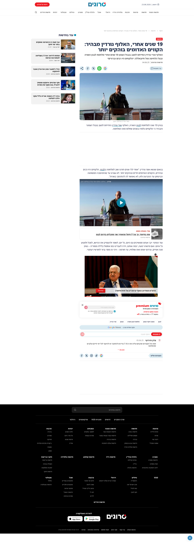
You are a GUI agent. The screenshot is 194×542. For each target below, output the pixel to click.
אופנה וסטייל (154, 443)
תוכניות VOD (96, 419)
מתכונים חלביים (67, 484)
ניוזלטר (72, 419)
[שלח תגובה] (82, 334)
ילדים (92, 496)
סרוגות (135, 12)
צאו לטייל (134, 488)
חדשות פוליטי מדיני (130, 447)
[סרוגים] (116, 516)
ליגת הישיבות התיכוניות (150, 468)
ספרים (49, 435)
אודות (83, 530)
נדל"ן (135, 464)
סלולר (50, 481)
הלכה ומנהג (69, 432)
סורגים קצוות (89, 435)
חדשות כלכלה (132, 468)
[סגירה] (82, 305)
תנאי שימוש (105, 530)
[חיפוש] (36, 12)
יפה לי (92, 492)
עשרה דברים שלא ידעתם (107, 481)
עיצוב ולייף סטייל (88, 488)
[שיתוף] (82, 68)
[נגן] (121, 202)
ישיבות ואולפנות (47, 468)
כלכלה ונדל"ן (90, 12)
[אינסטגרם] (91, 356)
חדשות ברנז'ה (111, 439)
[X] (93, 68)
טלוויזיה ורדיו (117, 12)
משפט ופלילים (132, 435)
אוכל (99, 12)
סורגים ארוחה (68, 496)
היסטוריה (134, 481)
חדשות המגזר (154, 12)
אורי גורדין (117, 125)
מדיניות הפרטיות (93, 530)
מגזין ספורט (154, 464)
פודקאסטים (83, 419)
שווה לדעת (90, 484)
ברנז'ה (135, 439)
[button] (155, 254)
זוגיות (156, 435)
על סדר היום (69, 435)
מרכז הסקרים (119, 419)
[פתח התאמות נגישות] (190, 538)
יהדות (55, 12)
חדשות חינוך (48, 471)
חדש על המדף (89, 481)
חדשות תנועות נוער (109, 432)
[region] (121, 202)
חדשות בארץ (133, 432)
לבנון (138, 125)
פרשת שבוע (69, 439)
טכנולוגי (63, 12)
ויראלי (108, 12)
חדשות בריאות (47, 460)
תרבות (127, 12)
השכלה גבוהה (47, 464)
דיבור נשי (155, 439)
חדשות (144, 12)
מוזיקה (49, 439)
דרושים (107, 419)
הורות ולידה (154, 432)
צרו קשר (122, 530)
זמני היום (114, 530)
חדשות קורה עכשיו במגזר (107, 435)
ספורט (80, 12)
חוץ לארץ (134, 492)
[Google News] (101, 356)
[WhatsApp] (99, 68)
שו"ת (71, 443)
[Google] (105, 68)
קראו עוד (100, 291)
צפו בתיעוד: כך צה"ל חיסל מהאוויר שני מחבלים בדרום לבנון (123, 234)
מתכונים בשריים (67, 481)
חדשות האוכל (68, 492)
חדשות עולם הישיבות (109, 443)
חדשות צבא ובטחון (130, 443)
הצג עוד (122, 350)
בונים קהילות (132, 460)
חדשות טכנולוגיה (46, 484)
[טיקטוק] (96, 356)
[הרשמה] (86, 307)
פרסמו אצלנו (131, 530)
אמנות (49, 447)
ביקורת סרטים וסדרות (44, 443)
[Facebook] (87, 68)
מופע (50, 451)
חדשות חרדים (45, 12)
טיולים (71, 12)
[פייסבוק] (82, 356)
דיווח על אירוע (42, 4)
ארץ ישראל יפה (132, 484)
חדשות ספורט (153, 460)
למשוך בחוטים (89, 432)
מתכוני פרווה (68, 488)
